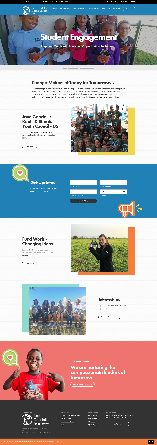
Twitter (92, 422)
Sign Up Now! (83, 201)
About (55, 9)
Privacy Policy (66, 418)
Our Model (94, 9)
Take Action (129, 9)
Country (104, 195)
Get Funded (29, 264)
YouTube (94, 425)
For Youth (65, 9)
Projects (106, 9)
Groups (116, 9)
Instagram (93, 418)
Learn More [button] (58, 441)
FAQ (63, 425)
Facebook (93, 415)
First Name (75, 186)
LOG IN (133, 2)
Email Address (106, 186)
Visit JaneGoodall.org (29, 2)
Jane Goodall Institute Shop (70, 415)
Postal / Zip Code (77, 195)
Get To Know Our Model (82, 384)
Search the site (111, 2)
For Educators (80, 9)
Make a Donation (62, 2)
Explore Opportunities (109, 317)
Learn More (29, 146)
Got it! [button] (151, 441)
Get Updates (123, 2)
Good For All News (46, 2)
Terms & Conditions (67, 422)
